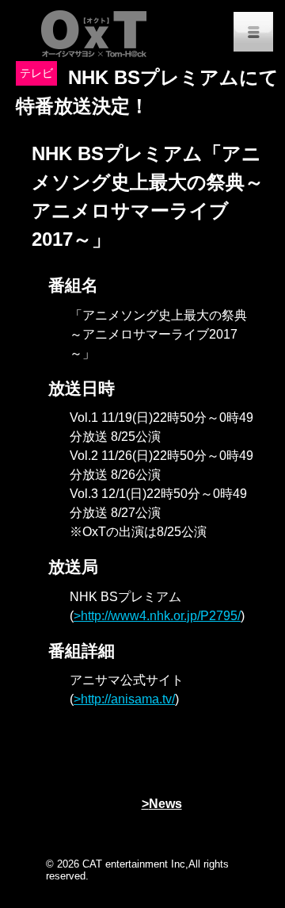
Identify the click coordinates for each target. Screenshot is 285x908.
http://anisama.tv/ (128, 699)
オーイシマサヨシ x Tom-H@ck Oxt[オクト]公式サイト (95, 31)
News (165, 803)
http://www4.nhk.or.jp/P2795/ (161, 616)
